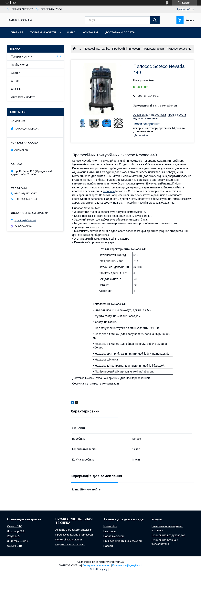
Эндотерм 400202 (17, 540)
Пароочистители (113, 536)
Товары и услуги (43, 32)
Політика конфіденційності (127, 565)
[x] (76, 403)
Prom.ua (119, 562)
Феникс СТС (14, 526)
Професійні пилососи (126, 48)
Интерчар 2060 (16, 531)
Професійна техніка (97, 48)
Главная (17, 32)
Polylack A (13, 536)
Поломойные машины (68, 539)
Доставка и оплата (120, 32)
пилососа (109, 191)
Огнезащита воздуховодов (168, 535)
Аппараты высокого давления (73, 529)
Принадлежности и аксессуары (122, 540)
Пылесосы (109, 531)
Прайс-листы (19, 64)
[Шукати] (155, 20)
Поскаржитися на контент (96, 565)
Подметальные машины (70, 544)
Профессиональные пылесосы (74, 534)
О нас (71, 32)
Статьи (15, 72)
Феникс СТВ (14, 545)
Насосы (108, 545)
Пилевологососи (153, 48)
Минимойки (110, 526)
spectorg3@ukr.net (25, 220)
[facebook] (72, 403)
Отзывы (16, 88)
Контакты (90, 32)
